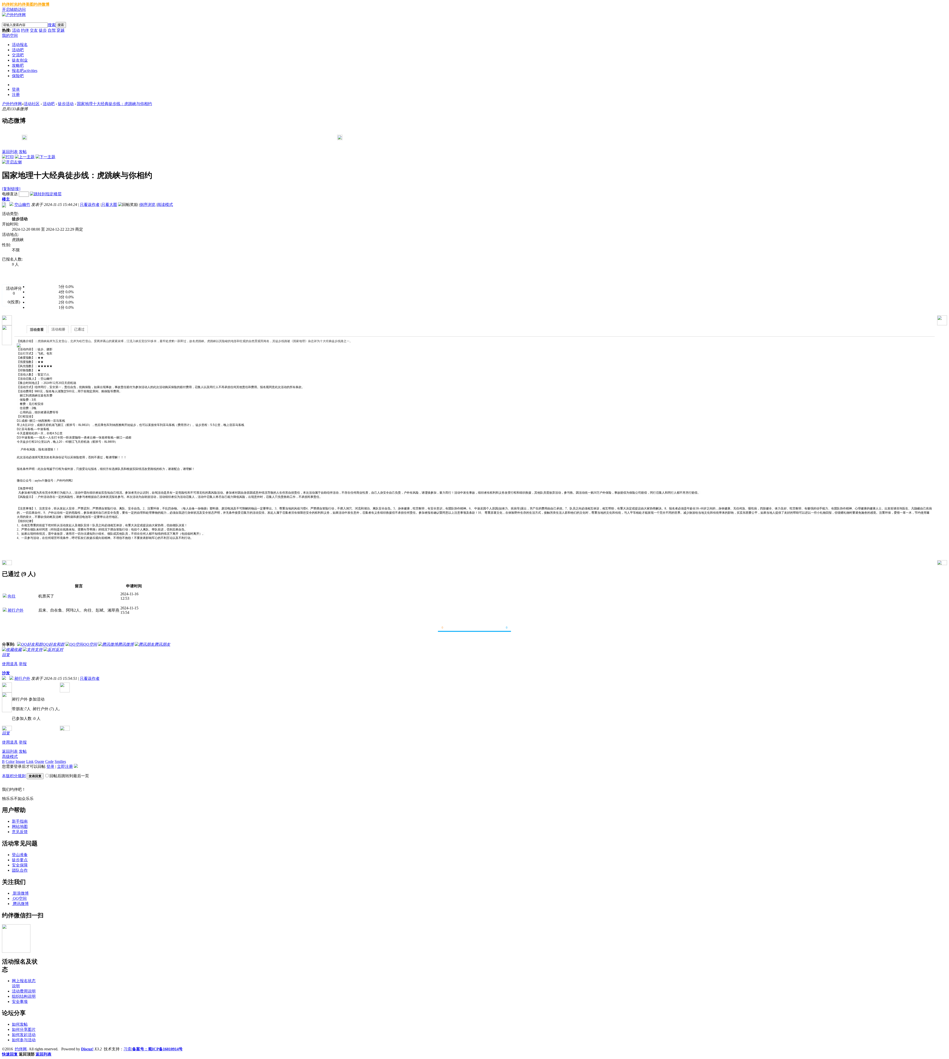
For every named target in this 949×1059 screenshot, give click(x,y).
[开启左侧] (12, 162)
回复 (6, 655)
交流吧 (18, 55)
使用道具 (10, 664)
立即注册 (65, 766)
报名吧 (24, 70)
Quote (39, 761)
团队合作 (20, 870)
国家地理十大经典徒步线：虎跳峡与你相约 (114, 104)
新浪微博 (21, 893)
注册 (16, 94)
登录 (16, 89)
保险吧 (18, 76)
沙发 (6, 673)
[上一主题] (25, 157)
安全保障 (20, 865)
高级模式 (10, 756)
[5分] (34, 287)
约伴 (25, 30)
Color (10, 761)
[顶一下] (431, 630)
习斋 (127, 1049)
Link (30, 761)
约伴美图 (26, 4)
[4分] (34, 292)
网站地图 (20, 826)
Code (49, 761)
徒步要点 (20, 860)
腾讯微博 (21, 904)
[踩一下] (518, 630)
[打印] (8, 157)
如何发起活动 (24, 1035)
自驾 (52, 30)
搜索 (52, 25)
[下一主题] (45, 157)
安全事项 (20, 1001)
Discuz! (87, 1049)
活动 (16, 30)
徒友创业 (20, 60)
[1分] (34, 308)
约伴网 (21, 1049)
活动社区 (32, 104)
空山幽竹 (22, 204)
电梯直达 (10, 194)
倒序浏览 (147, 204)
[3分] (34, 297)
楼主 (6, 199)
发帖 (23, 152)
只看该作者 (90, 204)
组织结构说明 (24, 996)
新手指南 (20, 821)
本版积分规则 (14, 776)
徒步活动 (66, 104)
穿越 (61, 30)
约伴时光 (10, 4)
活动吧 (18, 50)
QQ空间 (20, 898)
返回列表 (10, 152)
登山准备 (20, 855)
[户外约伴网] (14, 15)
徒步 (43, 30)
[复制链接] (11, 189)
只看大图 (109, 204)
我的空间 (10, 35)
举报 (23, 664)
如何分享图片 (24, 1029)
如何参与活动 (24, 1040)
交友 (34, 30)
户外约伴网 (12, 104)
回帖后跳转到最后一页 (69, 776)
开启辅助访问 (14, 9)
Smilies (60, 761)
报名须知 (55, 275)
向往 (12, 596)
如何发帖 (20, 1024)
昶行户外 (15, 610)
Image (20, 761)
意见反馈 (20, 832)
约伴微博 (41, 4)
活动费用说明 (24, 991)
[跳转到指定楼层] (46, 194)
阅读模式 (165, 204)
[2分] (34, 303)
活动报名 (20, 45)
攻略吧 (18, 65)
